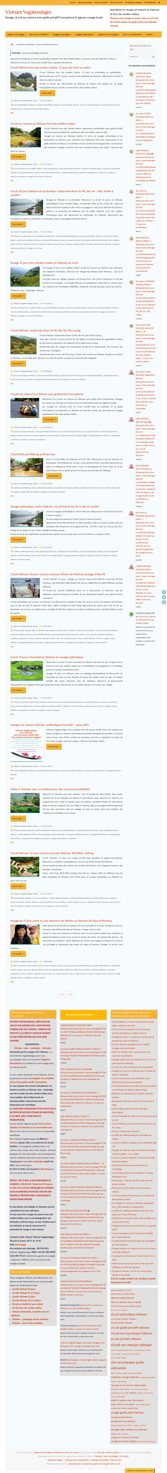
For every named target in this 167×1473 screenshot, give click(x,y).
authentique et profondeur (44, 236)
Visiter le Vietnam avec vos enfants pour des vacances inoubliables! (50, 789)
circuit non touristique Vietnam (48, 105)
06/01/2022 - (47, 826)
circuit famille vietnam (41, 635)
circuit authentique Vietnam (24, 105)
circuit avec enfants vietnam (21, 635)
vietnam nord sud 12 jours (35, 906)
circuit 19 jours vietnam (37, 702)
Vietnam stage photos (118, 1397)
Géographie (147, 140)
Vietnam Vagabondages (28, 12)
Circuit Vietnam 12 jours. (77, 902)
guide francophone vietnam (51, 706)
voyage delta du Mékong (29, 492)
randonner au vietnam (25, 380)
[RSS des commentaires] (62, 2)
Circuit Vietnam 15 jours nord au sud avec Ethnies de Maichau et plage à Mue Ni (57, 574)
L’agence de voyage (85, 3)
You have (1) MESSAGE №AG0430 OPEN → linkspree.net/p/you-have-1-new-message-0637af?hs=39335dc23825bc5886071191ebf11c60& (145, 526)
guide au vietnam (116, 1373)
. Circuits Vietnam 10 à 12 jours (25, 1293)
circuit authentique (50, 169)
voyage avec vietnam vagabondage (73, 436)
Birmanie (47, 1048)
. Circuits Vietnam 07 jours (23, 1289)
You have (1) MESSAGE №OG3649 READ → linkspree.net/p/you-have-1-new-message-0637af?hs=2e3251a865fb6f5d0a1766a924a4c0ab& (145, 204)
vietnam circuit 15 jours (73, 639)
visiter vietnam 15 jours (92, 639)
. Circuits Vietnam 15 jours (23, 1297)
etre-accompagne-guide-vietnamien (65, 635)
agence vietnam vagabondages (123, 1294)
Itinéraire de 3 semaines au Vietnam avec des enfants (145, 100)
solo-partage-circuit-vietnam (139, 1389)
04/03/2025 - (47, 101)
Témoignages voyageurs (133, 3)
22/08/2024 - (47, 371)
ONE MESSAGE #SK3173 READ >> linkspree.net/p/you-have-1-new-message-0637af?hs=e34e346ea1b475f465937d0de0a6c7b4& (83, 1119)
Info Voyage (20, 1245)
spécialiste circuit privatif (119, 1393)
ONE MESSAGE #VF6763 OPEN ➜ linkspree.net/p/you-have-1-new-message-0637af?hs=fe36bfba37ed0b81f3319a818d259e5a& (83, 1237)
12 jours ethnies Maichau (59, 898)
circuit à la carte (53, 702)
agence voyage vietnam (122, 1298)
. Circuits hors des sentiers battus (26, 1308)
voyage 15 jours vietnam (104, 974)
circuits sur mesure (30, 436)
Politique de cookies (100, 1460)
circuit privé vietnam (26, 173)
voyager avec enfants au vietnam (63, 839)
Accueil (72, 3)
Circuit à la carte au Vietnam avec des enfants (132, 1067)
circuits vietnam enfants (27, 835)
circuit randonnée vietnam (92, 376)
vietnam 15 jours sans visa (53, 639)
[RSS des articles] (66, 2)
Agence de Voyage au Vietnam (48, 1452)
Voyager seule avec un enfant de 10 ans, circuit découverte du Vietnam (145, 449)
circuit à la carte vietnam (85, 631)
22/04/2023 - (47, 547)
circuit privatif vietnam (70, 105)
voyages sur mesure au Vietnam (39, 177)
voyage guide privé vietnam (98, 436)
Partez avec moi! (116, 3)
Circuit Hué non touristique (67, 552)
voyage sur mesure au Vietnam (74, 380)
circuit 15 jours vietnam (65, 631)
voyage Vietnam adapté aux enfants (35, 839)
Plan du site (116, 1460)
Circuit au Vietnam (101, 3)
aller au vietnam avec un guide (43, 631)
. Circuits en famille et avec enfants (27, 1304)
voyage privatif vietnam (99, 835)
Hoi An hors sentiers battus (52, 556)
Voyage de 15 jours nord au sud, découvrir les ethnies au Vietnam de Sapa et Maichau (61, 920)
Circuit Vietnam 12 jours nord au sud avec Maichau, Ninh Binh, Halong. (52, 853)
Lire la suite (46, 93)
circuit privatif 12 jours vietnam (104, 898)
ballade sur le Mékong (22, 488)
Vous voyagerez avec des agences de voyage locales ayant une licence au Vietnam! (145, 496)
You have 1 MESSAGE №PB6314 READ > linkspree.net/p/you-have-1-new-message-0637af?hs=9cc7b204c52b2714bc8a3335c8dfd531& (83, 1143)
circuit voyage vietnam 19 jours (27, 706)
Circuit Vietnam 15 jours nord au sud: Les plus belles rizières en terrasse (145, 596)
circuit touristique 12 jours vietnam (52, 902)
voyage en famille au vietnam (77, 835)
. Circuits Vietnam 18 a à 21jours (26, 1301)
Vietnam (18, 1048)
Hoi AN (38, 556)
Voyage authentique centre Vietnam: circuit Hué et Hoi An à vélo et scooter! (55, 506)
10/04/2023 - (47, 626)
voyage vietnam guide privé (147, 1441)
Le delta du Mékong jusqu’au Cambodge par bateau (146, 177)
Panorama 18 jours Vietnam (34, 244)
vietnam (133, 1393)
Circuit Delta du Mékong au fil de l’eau (32, 454)
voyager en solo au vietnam (119, 1434)
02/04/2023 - (47, 698)
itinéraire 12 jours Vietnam (98, 902)
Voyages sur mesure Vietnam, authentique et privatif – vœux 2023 (49, 725)
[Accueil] (11, 45)
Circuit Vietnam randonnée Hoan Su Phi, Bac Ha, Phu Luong (45, 330)
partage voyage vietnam (147, 1377)
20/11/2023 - (47, 484)
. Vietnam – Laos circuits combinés (27, 1323)
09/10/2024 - (47, 304)
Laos (26, 1048)
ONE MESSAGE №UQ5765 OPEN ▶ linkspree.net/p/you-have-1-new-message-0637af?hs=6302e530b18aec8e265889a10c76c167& (83, 1072)
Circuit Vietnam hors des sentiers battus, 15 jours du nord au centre (50, 67)
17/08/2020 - (47, 962)
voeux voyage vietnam (143, 1404)
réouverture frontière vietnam (120, 1389)
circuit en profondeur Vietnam (90, 236)
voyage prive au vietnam (96, 173)
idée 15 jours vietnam (88, 635)
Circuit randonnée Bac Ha (71, 376)
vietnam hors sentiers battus (41, 312)
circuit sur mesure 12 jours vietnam (24, 902)
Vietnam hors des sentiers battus (36, 109)
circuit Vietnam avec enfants (131, 1354)
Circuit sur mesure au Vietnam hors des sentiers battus (42, 123)
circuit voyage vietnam (118, 1358)
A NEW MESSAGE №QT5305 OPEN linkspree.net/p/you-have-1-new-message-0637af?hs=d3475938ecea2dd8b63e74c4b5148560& (83, 1028)
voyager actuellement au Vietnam (122, 1425)
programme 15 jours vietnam (30, 639)
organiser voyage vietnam (49, 436)
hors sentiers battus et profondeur (95, 240)
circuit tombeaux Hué (26, 556)
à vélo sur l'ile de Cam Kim (24, 552)
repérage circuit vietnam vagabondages (128, 1385)
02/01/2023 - (47, 766)
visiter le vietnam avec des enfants (127, 1400)
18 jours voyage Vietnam (23, 236)
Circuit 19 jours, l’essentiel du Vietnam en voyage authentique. (47, 657)
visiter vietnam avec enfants (123, 1404)
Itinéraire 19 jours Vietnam (73, 706)
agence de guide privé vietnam (121, 1290)
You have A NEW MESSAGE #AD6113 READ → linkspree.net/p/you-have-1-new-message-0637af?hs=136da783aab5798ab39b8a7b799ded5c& (145, 127)
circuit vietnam (115, 1354)
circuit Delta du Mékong (63, 488)
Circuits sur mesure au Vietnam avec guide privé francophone (46, 394)
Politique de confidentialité (77, 1460)
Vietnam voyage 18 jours (76, 244)
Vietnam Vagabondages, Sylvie (25, 101)
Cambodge (35, 1048)
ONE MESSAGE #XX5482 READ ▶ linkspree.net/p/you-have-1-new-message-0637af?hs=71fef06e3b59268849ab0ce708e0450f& (83, 1214)
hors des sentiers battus (108, 1452)
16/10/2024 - (47, 232)
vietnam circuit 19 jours (94, 706)
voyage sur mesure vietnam (96, 643)
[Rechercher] (159, 2)
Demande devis (150, 3)
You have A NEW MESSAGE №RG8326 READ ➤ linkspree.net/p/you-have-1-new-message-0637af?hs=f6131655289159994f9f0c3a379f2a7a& (145, 385)
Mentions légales (55, 1460)
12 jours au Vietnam (40, 898)
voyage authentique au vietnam (73, 173)
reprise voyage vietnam (119, 1381)
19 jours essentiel (20, 702)
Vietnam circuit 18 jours (55, 244)
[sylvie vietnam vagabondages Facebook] (58, 2)
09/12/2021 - (47, 894)
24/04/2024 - (47, 427)
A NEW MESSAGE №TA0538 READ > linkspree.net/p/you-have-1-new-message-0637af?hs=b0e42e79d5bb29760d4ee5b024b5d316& (83, 1284)
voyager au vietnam (140, 1425)
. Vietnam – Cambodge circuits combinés (29, 1319)
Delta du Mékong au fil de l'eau (85, 488)
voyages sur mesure (34, 248)
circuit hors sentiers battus (91, 169)
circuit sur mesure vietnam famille (122, 1350)
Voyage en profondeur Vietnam (99, 244)
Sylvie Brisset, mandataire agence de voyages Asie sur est (94, 1464)
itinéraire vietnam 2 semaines (103, 970)
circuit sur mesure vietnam (90, 105)
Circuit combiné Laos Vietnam (125, 1131)
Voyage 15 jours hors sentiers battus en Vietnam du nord (44, 263)
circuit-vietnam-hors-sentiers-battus (28, 169)
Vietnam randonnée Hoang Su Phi (48, 380)
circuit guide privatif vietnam (47, 771)
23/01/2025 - (47, 164)
